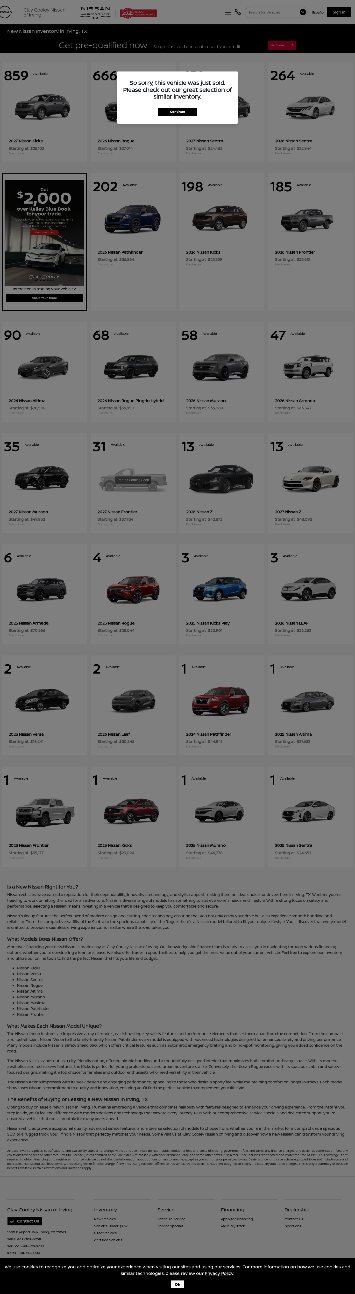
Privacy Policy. (219, 1273)
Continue (177, 111)
